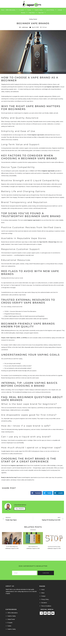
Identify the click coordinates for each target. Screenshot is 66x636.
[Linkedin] (45, 613)
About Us (10, 586)
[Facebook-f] (41, 613)
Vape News (32, 12)
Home (2, 10)
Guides (29, 10)
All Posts (20, 508)
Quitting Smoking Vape (54, 546)
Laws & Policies (50, 10)
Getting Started (33, 19)
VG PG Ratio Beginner (12, 546)
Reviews (23, 12)
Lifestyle (60, 10)
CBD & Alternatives (10, 10)
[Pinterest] (49, 613)
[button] (36, 493)
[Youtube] (52, 613)
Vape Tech (41, 12)
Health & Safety (39, 10)
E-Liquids (21, 10)
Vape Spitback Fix (33, 546)
